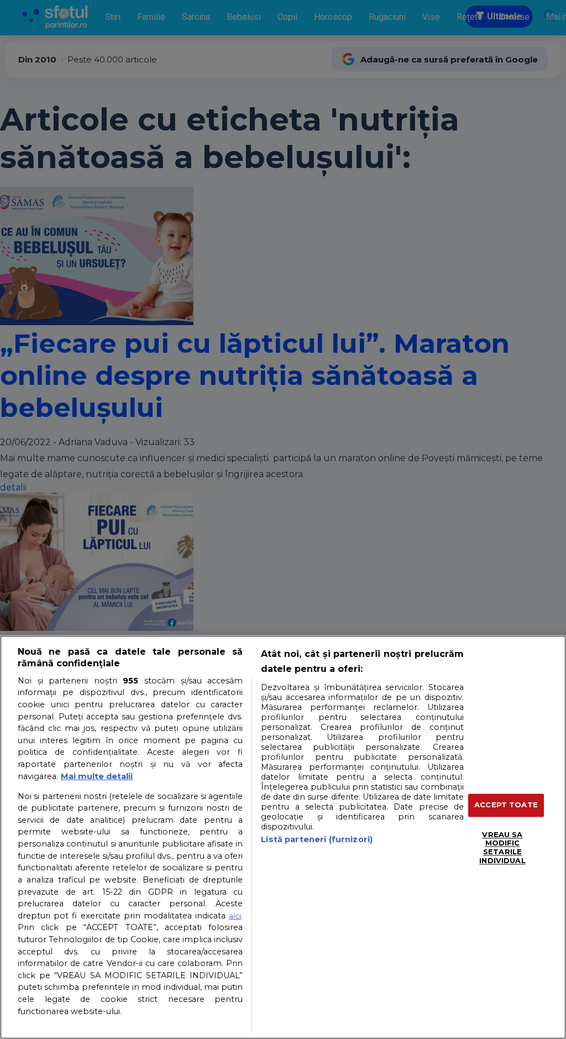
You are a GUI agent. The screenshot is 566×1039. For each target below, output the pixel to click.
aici (235, 915)
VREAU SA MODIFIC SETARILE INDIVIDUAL (502, 847)
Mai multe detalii (97, 776)
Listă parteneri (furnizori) (317, 839)
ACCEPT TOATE (506, 805)
